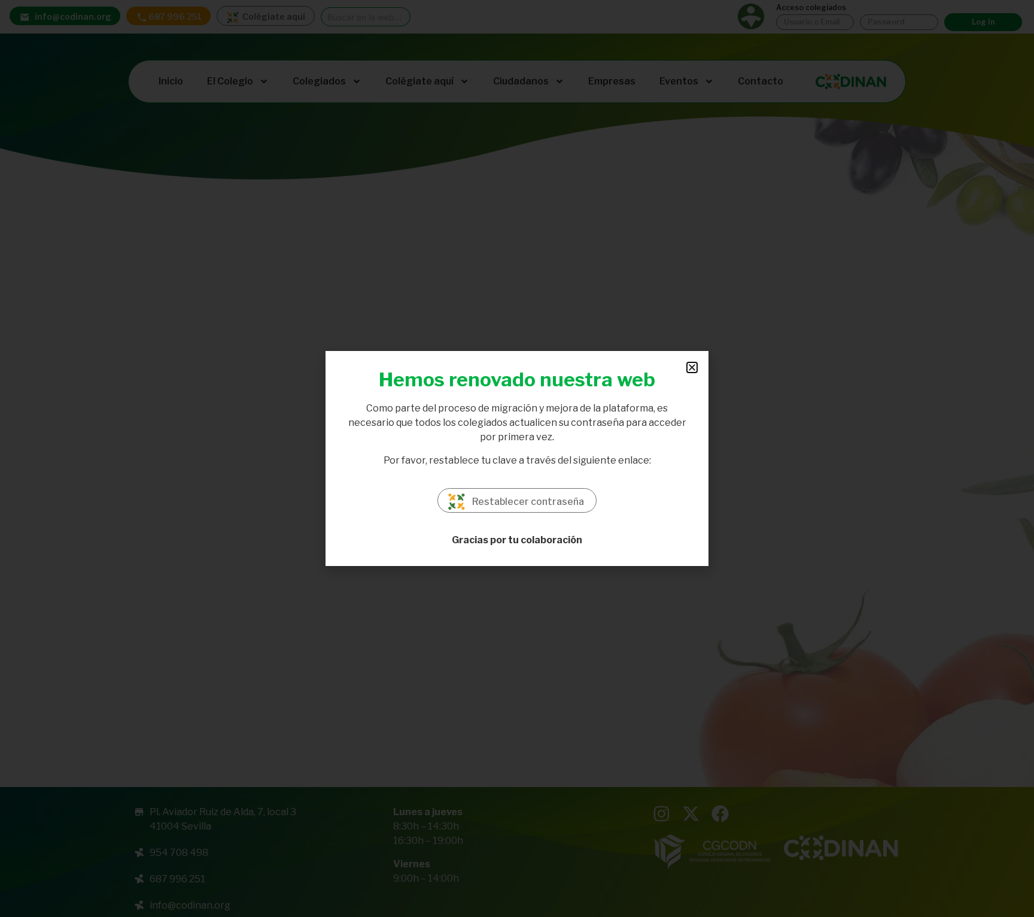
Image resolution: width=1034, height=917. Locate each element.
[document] (517, 458)
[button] (692, 367)
